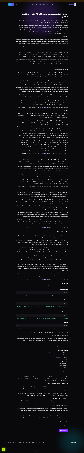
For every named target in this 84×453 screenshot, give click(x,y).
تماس (23, 442)
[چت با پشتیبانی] (3, 449)
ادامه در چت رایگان (63, 430)
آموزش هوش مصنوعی (54, 355)
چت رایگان (38, 424)
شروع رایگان (11, 4)
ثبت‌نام (9, 442)
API (36, 4)
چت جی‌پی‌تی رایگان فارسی (52, 353)
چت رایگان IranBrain (48, 66)
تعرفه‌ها (40, 4)
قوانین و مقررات (18, 442)
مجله (33, 4)
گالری (44, 4)
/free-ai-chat (34, 286)
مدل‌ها (48, 4)
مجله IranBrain (58, 357)
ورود (16, 4)
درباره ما (26, 442)
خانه (52, 4)
